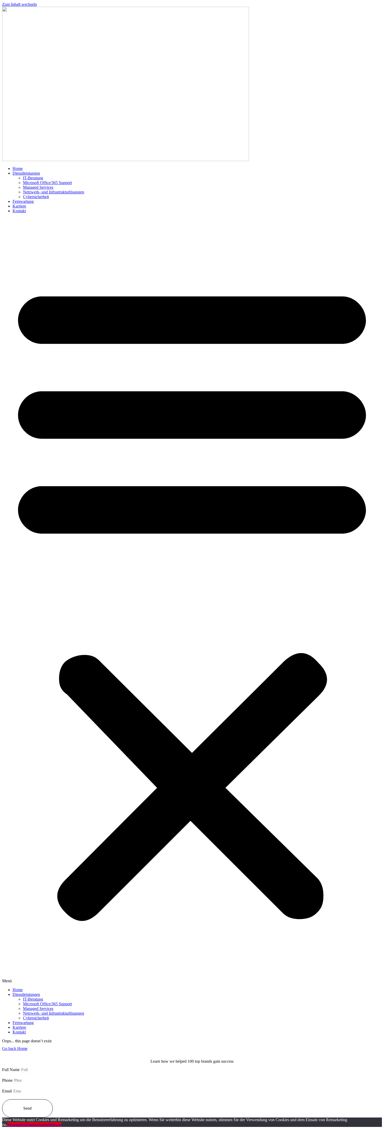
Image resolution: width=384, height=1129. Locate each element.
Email (7, 1091)
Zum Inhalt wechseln (19, 4)
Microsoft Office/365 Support (47, 182)
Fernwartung (23, 201)
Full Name (11, 1069)
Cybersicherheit (36, 196)
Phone (8, 1080)
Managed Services (38, 187)
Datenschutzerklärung (43, 1124)
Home (18, 168)
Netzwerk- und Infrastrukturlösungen (53, 192)
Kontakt (19, 211)
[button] (192, 600)
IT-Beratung (33, 178)
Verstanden (16, 1124)
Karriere (19, 206)
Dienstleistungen (26, 173)
